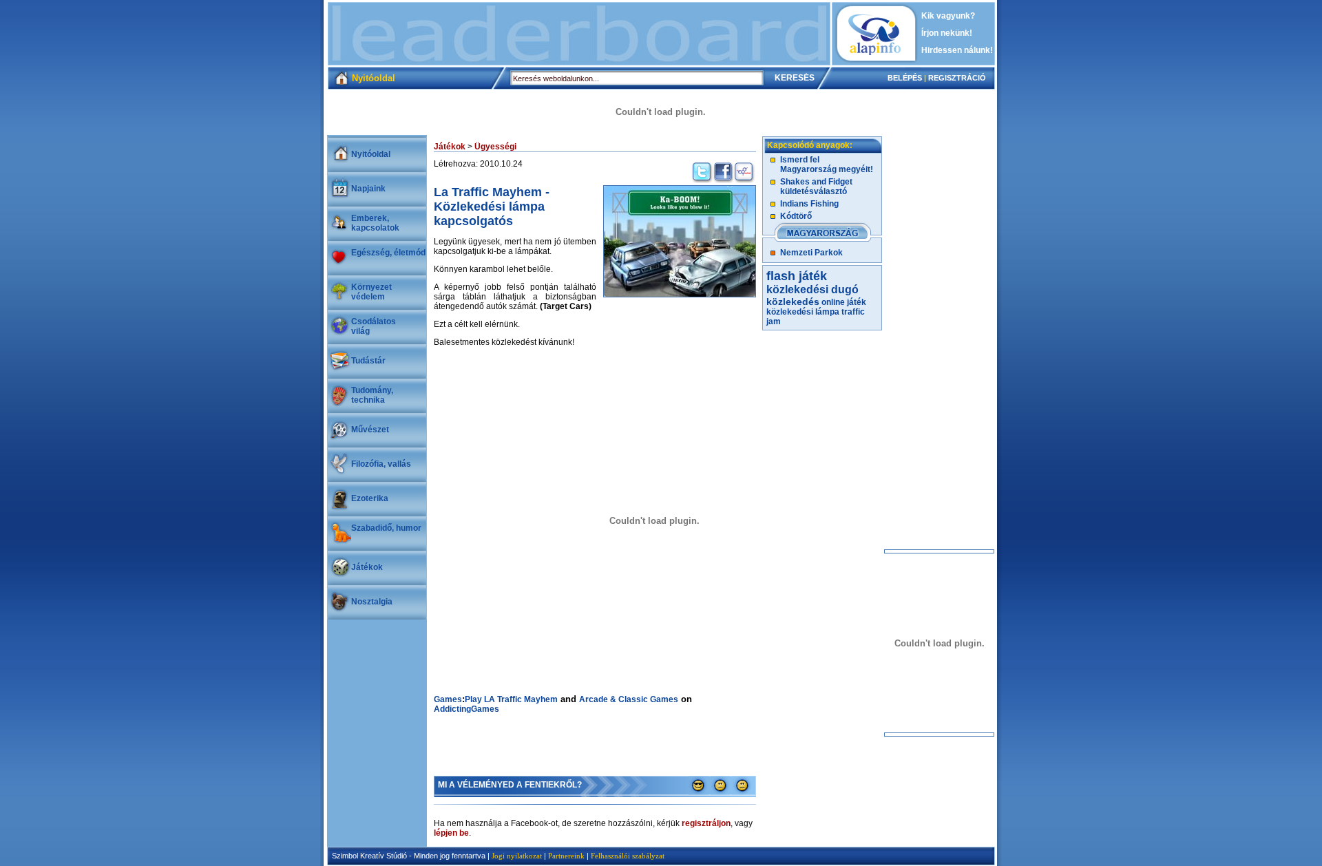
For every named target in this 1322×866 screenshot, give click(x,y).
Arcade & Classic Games (628, 699)
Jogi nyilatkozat (517, 856)
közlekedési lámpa (802, 312)
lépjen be (451, 833)
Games (448, 699)
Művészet (370, 429)
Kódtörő (796, 216)
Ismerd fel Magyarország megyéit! (826, 164)
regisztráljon (706, 823)
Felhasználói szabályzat (627, 856)
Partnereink (566, 856)
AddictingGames (466, 709)
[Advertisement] (579, 34)
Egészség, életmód (388, 252)
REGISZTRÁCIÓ (957, 78)
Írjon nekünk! (946, 33)
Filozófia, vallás (381, 464)
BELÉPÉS (905, 78)
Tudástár (368, 361)
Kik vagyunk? (948, 16)
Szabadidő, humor (386, 528)
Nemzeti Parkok (811, 252)
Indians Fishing (809, 204)
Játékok (367, 567)
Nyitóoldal (370, 154)
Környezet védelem (371, 292)
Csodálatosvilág (373, 326)
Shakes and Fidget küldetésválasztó (816, 186)
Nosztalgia (371, 601)
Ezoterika (369, 498)
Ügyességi (495, 146)
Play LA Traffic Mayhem (511, 699)
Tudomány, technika (372, 395)
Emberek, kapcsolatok (375, 223)
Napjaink (368, 188)
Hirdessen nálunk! (957, 50)
